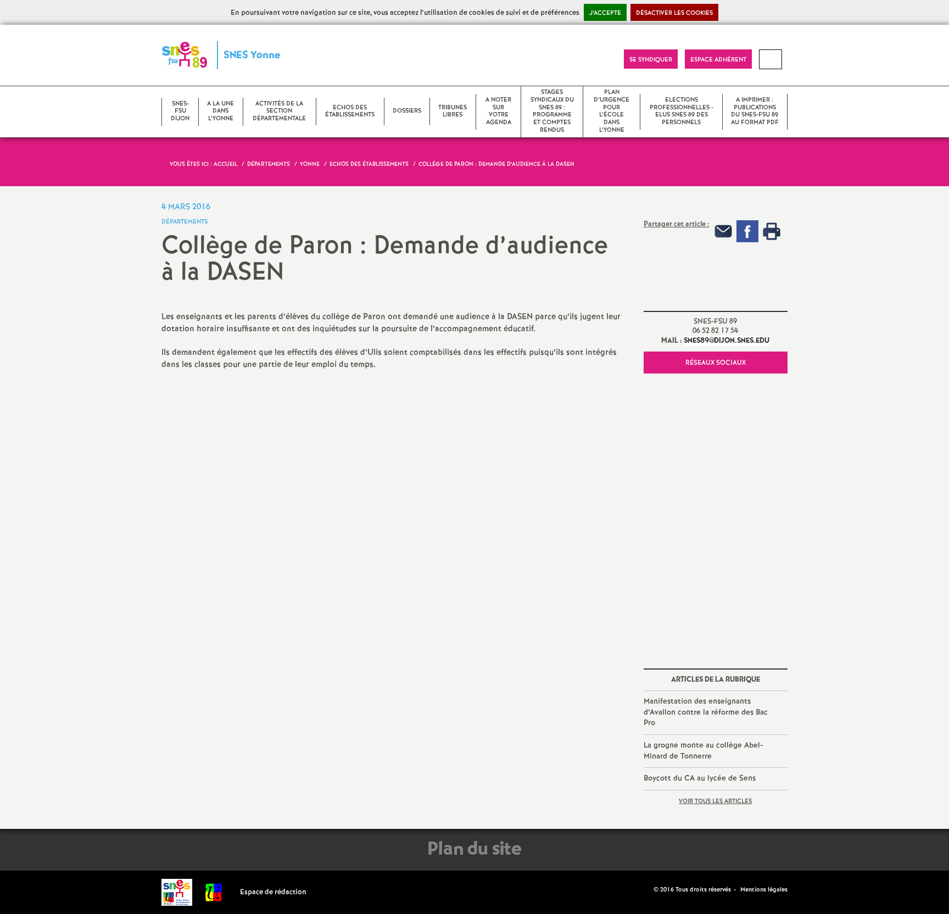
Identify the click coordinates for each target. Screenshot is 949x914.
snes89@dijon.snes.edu (726, 341)
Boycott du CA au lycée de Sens (700, 778)
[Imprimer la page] (772, 231)
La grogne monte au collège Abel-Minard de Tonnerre (703, 751)
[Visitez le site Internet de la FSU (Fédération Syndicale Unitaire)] (214, 892)
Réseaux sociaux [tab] (715, 362)
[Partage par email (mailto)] (723, 231)
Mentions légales (764, 889)
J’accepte (605, 13)
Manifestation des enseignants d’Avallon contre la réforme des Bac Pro (706, 712)
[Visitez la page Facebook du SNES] (646, 889)
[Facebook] (747, 231)
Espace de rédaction (273, 892)
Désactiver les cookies (674, 13)
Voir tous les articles (715, 801)
